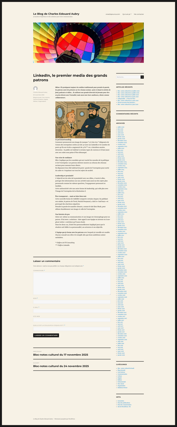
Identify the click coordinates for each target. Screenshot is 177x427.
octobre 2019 (121, 274)
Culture (120, 376)
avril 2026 (121, 133)
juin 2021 (120, 237)
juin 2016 (120, 345)
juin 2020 (120, 258)
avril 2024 (120, 175)
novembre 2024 (122, 164)
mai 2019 (120, 281)
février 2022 (121, 223)
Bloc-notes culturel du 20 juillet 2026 (128, 91)
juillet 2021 (121, 235)
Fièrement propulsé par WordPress (64, 419)
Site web (36, 316)
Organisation (42, 101)
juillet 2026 (121, 127)
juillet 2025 (121, 148)
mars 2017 (121, 328)
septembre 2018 (122, 297)
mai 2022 (120, 218)
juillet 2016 (121, 343)
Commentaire (39, 270)
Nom (35, 298)
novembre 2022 (122, 208)
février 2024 (121, 179)
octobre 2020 (121, 252)
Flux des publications (124, 403)
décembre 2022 (122, 206)
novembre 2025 (122, 142)
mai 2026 (120, 131)
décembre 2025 (122, 140)
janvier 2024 (121, 181)
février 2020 (121, 266)
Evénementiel (122, 382)
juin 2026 (120, 129)
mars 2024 (121, 177)
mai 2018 (120, 303)
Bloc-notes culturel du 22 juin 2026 (128, 100)
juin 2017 (120, 322)
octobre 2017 (121, 316)
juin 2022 (120, 216)
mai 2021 (120, 239)
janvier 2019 (121, 289)
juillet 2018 (121, 299)
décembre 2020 (122, 249)
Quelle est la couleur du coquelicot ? (49, 325)
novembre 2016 (122, 336)
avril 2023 (120, 198)
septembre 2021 (122, 233)
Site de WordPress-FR (124, 406)
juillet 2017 (121, 320)
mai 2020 (120, 260)
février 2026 (121, 137)
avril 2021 (120, 241)
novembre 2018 (122, 293)
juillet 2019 (121, 278)
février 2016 (121, 353)
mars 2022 (121, 222)
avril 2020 (120, 262)
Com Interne (46, 97)
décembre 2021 (122, 227)
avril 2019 (120, 283)
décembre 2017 (122, 312)
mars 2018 (121, 307)
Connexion (121, 401)
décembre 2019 (122, 270)
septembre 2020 (122, 254)
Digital (46, 99)
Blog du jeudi (37, 97)
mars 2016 (121, 351)
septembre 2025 (122, 146)
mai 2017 (120, 324)
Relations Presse (122, 387)
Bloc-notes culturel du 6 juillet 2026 (128, 95)
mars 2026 (121, 135)
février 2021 (121, 245)
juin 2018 (120, 301)
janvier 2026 (121, 138)
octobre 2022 (121, 210)
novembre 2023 (122, 185)
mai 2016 (120, 347)
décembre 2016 (122, 334)
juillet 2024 (121, 169)
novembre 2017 (122, 314)
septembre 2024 (122, 167)
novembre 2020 (122, 251)
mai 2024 (120, 173)
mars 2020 (121, 264)
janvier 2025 (121, 160)
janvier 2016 (121, 355)
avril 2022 (120, 220)
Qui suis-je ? (127, 14)
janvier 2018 (121, 310)
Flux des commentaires (124, 405)
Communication (38, 99)
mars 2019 (121, 285)
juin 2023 (120, 195)
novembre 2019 (122, 272)
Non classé (121, 384)
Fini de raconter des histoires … (127, 102)
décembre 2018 (122, 291)
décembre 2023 (122, 183)
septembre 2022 (122, 212)
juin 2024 (120, 171)
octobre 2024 (121, 166)
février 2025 (121, 158)
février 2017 (121, 330)
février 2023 (121, 202)
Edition (35, 101)
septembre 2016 (122, 339)
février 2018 (121, 309)
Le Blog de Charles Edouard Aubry (56, 13)
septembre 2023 (122, 189)
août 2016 (120, 341)
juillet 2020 (121, 256)
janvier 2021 (121, 247)
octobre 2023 (121, 187)
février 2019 (121, 287)
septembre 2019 (122, 276)
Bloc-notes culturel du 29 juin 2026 (128, 97)
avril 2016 (120, 349)
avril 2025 (120, 154)
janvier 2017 (121, 332)
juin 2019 (120, 280)
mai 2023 (120, 196)
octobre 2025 (121, 144)
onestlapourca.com (113, 14)
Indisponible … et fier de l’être (126, 98)
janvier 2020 (121, 268)
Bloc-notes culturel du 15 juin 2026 (128, 104)
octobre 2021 (121, 231)
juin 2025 (120, 150)
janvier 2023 (121, 204)
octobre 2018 (121, 295)
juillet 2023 (121, 193)
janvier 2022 (121, 225)
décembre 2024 (122, 162)
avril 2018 (120, 305)
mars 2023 (121, 200)
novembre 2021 (122, 229)
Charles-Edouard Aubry (40, 92)
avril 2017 (120, 326)
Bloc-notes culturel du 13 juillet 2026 (128, 93)
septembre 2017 (122, 318)
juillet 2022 (121, 214)
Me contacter (139, 14)
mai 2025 (120, 152)
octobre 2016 (121, 337)
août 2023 (120, 191)
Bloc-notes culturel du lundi (126, 368)
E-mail (36, 307)
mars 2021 (121, 243)
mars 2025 (121, 156)
